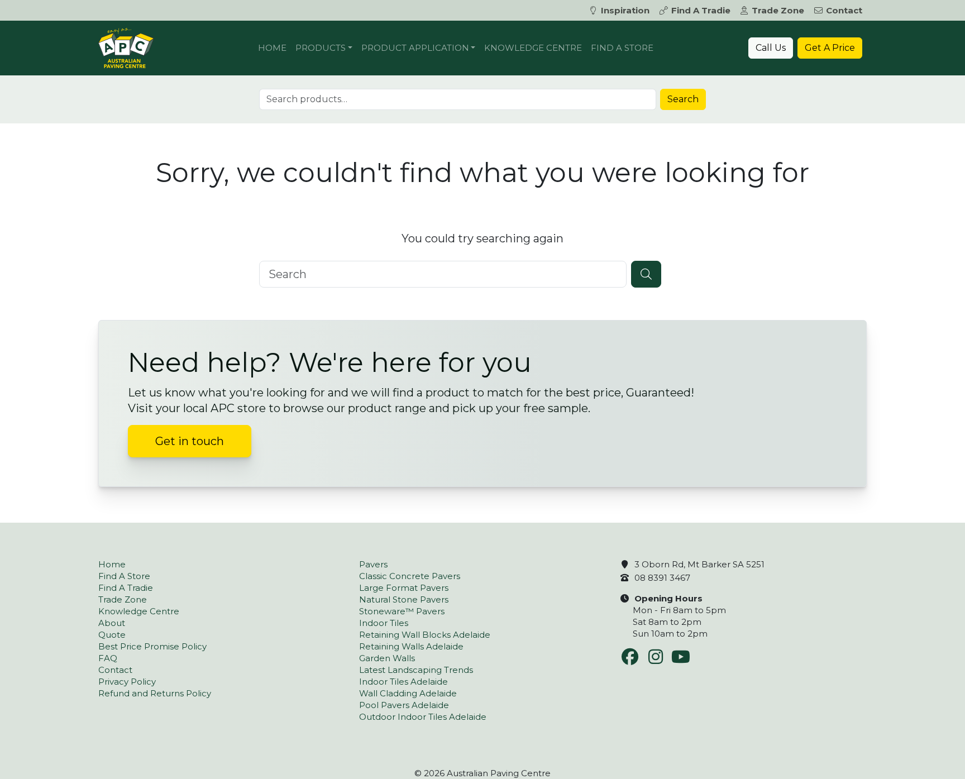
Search (683, 99)
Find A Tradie (700, 10)
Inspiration (625, 10)
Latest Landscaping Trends (416, 670)
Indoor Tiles (383, 623)
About (111, 623)
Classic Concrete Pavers (409, 576)
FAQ (107, 658)
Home (272, 47)
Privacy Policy (127, 681)
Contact (844, 10)
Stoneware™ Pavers (402, 611)
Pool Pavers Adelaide (404, 705)
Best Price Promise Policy (152, 646)
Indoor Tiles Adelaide (403, 681)
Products (320, 47)
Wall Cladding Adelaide (408, 693)
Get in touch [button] (189, 441)
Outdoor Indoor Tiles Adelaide (422, 716)
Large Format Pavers (403, 587)
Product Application (415, 47)
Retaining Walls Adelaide (411, 646)
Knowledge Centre (533, 47)
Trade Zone (778, 10)
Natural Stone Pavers (403, 599)
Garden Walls (387, 658)
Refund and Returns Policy (154, 693)
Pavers (373, 564)
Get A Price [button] (830, 47)
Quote (112, 634)
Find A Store (622, 47)
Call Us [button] (771, 47)
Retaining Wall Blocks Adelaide (424, 634)
